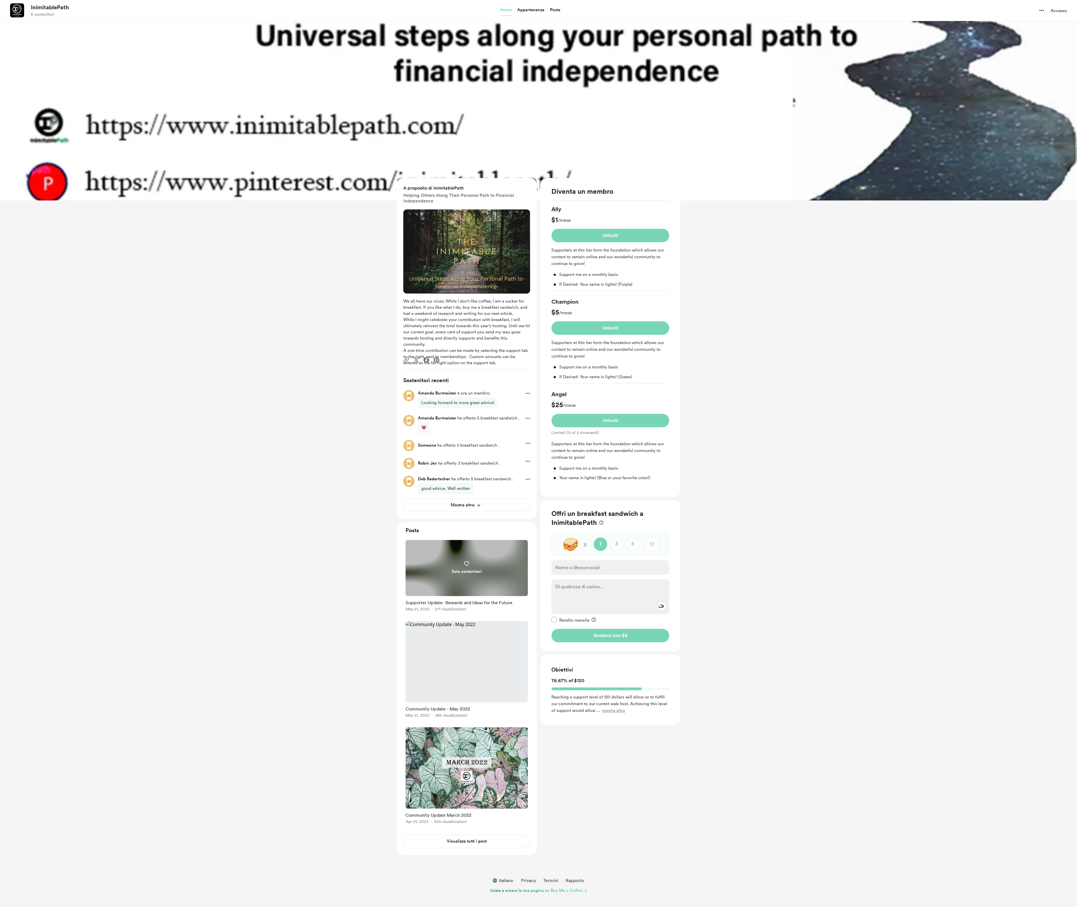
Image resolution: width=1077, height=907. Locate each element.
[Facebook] (426, 360)
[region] (610, 337)
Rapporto (575, 880)
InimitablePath (50, 7)
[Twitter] (416, 360)
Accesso (1059, 10)
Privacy (528, 880)
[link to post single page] (466, 576)
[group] (610, 248)
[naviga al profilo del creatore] (17, 10)
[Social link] (406, 360)
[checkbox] (570, 619)
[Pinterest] (436, 360)
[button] (506, 10)
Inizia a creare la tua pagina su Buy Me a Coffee (536, 890)
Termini (550, 880)
